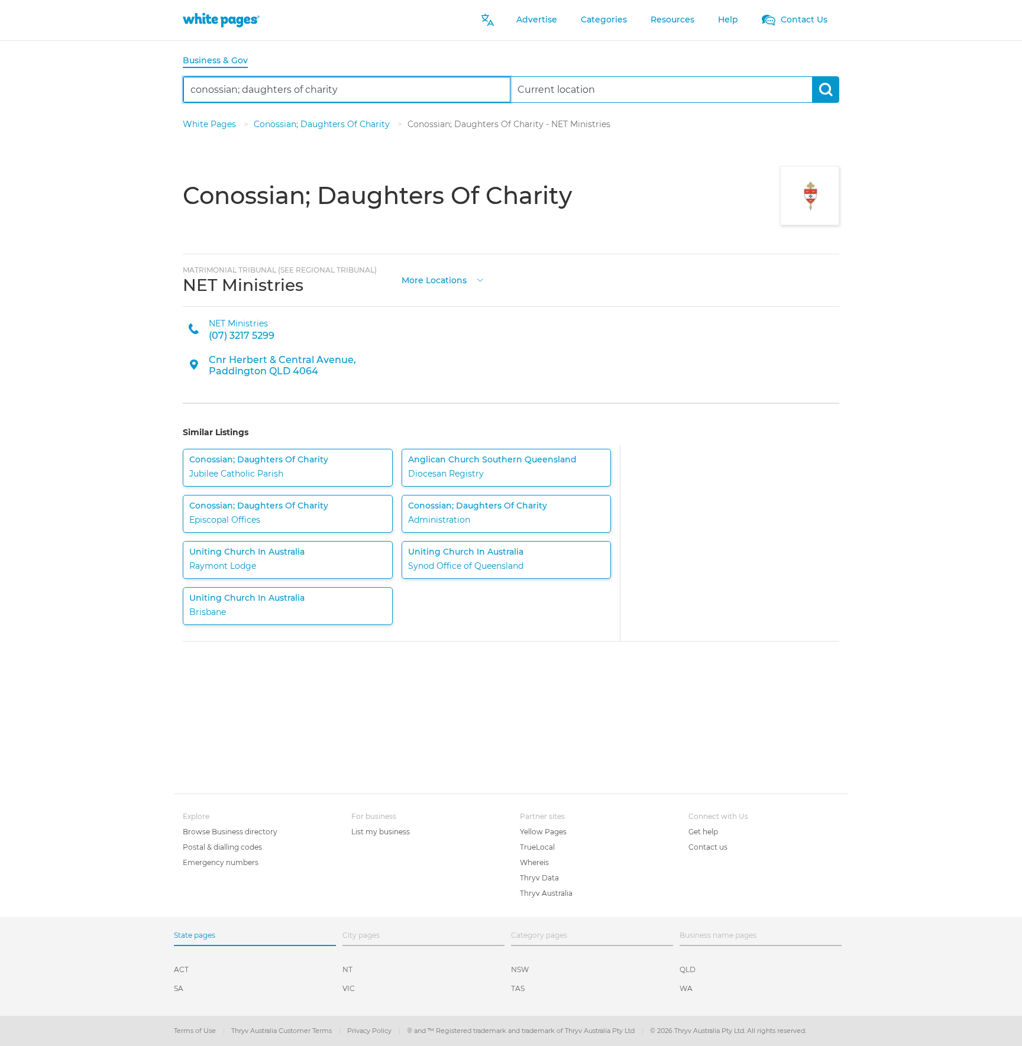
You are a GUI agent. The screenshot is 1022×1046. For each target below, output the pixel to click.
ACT (181, 969)
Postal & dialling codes (222, 847)
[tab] (220, 61)
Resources (672, 19)
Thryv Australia (546, 893)
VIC (348, 988)
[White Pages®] (221, 20)
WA (686, 988)
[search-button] (825, 89)
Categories (604, 19)
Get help (703, 831)
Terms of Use (196, 1030)
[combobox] (346, 89)
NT (347, 969)
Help (728, 19)
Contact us (707, 847)
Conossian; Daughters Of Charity (323, 124)
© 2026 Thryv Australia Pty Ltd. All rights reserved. (728, 1030)
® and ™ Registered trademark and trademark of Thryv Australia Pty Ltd (521, 1030)
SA (178, 988)
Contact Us (802, 19)
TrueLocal (537, 847)
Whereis (534, 862)
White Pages (210, 124)
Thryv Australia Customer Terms (282, 1030)
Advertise (536, 19)
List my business (380, 831)
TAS (518, 988)
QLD (688, 969)
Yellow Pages (543, 831)
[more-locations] (480, 278)
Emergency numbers (220, 862)
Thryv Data (539, 877)
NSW (520, 969)
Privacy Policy (370, 1030)
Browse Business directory (230, 831)
